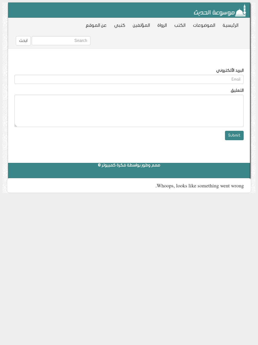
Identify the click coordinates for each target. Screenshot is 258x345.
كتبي (119, 25)
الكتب (179, 25)
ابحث (23, 41)
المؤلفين (141, 25)
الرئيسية (230, 25)
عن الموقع (96, 25)
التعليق (237, 90)
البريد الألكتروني (230, 70)
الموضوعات (204, 25)
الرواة (162, 25)
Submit (234, 135)
